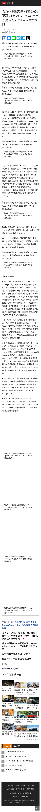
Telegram (23, 38)
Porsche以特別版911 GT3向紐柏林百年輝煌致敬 (33, 706)
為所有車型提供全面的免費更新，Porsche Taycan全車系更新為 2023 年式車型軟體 (20, 625)
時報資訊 (16, 796)
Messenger (9, 38)
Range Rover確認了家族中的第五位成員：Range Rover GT (7, 689)
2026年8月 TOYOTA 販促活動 (16, 756)
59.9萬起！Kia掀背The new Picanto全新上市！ (20, 735)
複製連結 (28, 38)
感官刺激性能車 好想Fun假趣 (16, 654)
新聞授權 (30, 785)
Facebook (4, 38)
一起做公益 (30, 789)
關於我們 (24, 796)
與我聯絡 (10, 785)
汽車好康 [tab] (8, 746)
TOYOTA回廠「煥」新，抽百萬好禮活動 (19, 761)
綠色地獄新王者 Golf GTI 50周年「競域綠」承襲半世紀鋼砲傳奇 (32, 735)
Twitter (18, 38)
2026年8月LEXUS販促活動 (15, 751)
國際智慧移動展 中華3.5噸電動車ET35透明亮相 (8, 733)
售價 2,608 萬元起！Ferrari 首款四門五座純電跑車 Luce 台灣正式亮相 (8, 704)
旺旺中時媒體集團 (24, 793)
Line (14, 38)
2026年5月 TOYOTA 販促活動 (16, 770)
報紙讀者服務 (20, 785)
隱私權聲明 (20, 789)
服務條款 (10, 789)
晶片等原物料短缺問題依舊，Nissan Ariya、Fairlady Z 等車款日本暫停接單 (19, 646)
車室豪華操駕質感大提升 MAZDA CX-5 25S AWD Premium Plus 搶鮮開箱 (20, 721)
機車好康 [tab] (16, 746)
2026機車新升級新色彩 (7, 719)
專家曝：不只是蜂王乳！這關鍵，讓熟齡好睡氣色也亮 (19, 691)
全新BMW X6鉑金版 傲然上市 (16, 658)
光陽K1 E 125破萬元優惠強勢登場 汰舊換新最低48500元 (20, 706)
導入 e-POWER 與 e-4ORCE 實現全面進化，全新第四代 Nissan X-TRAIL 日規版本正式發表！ (20, 636)
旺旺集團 (13, 793)
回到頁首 (37, 808)
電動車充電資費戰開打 (32, 721)
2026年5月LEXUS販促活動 (15, 765)
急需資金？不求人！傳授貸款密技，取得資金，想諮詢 (32, 691)
